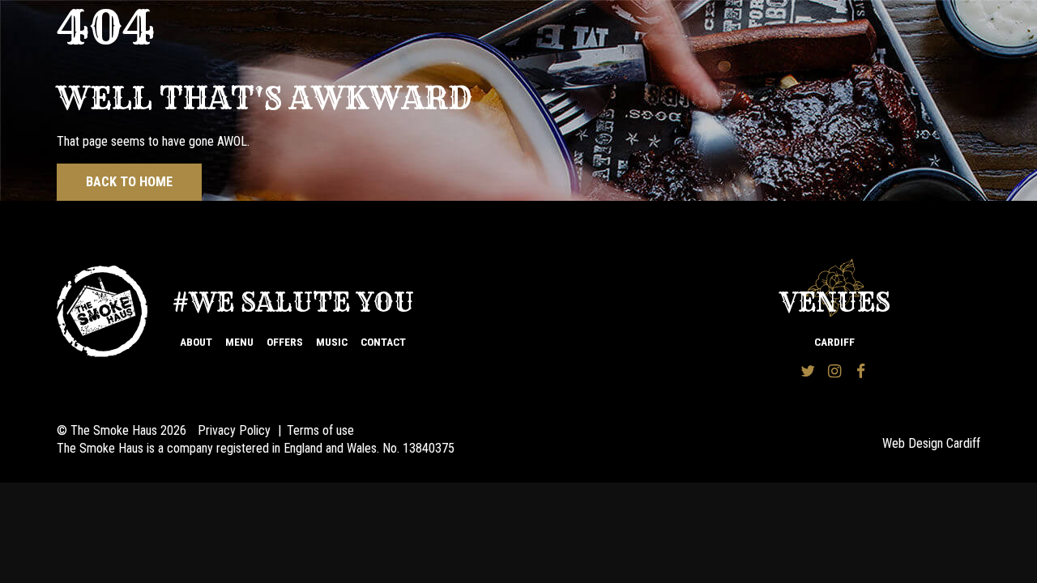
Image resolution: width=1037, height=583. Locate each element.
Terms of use (320, 430)
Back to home (129, 181)
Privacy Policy (234, 430)
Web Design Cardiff (931, 443)
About (196, 341)
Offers (285, 341)
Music (332, 341)
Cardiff (834, 341)
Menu (239, 341)
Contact (383, 341)
